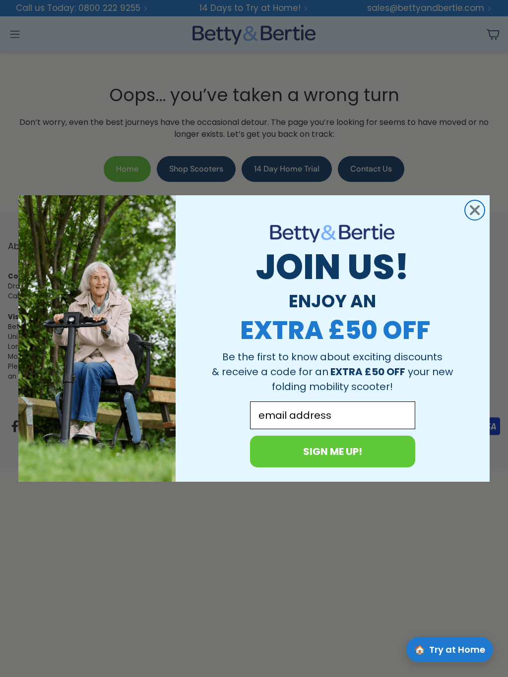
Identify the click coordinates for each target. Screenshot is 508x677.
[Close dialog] (475, 210)
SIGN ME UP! (332, 451)
